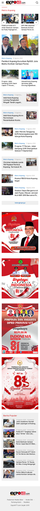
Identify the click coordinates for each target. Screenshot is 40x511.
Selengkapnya (20, 203)
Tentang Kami (16, 502)
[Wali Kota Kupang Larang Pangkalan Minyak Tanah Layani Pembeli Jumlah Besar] (31, 99)
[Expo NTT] (15, 2)
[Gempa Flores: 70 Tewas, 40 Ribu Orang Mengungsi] (8, 464)
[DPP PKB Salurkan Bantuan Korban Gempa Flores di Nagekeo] (29, 18)
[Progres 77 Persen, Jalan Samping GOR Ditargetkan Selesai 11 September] (7, 147)
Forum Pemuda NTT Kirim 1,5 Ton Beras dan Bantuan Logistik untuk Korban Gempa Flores (26, 453)
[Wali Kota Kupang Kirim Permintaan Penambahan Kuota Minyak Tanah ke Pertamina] (31, 117)
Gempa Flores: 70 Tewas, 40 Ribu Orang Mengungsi (25, 463)
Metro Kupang (7, 58)
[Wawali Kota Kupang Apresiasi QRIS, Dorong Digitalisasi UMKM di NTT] (29, 74)
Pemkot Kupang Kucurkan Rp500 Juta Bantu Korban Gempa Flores (20, 62)
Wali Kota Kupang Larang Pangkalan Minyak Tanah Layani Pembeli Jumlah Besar (12, 101)
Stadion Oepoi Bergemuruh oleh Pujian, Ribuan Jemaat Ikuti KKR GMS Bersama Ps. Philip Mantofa (26, 194)
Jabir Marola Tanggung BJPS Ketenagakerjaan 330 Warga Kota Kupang (26, 134)
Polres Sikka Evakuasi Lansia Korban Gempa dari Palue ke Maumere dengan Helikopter (26, 473)
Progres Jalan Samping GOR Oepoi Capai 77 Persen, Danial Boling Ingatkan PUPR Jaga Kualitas (10, 83)
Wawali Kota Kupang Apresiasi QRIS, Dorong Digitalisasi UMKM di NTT (29, 83)
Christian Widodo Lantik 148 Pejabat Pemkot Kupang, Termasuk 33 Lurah (13, 165)
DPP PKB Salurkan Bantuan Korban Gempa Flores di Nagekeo (28, 28)
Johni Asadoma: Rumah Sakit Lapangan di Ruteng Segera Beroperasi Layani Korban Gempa (25, 423)
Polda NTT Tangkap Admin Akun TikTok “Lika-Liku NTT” (26, 433)
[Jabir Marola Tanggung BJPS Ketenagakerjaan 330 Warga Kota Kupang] (7, 133)
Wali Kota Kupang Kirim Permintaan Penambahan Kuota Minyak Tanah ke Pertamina (13, 120)
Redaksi (27, 502)
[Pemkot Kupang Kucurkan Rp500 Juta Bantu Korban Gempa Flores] (20, 45)
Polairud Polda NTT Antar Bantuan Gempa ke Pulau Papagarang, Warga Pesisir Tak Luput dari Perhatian (10, 28)
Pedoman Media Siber (15, 500)
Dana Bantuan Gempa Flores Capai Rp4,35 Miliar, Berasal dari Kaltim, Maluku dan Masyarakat (26, 443)
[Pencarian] (37, 2)
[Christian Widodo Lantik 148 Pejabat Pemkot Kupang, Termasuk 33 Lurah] (31, 163)
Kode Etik (29, 500)
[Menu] (3, 2)
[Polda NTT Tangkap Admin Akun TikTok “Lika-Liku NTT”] (8, 433)
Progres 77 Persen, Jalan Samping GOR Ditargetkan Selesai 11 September (26, 148)
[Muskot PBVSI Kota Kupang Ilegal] (7, 178)
